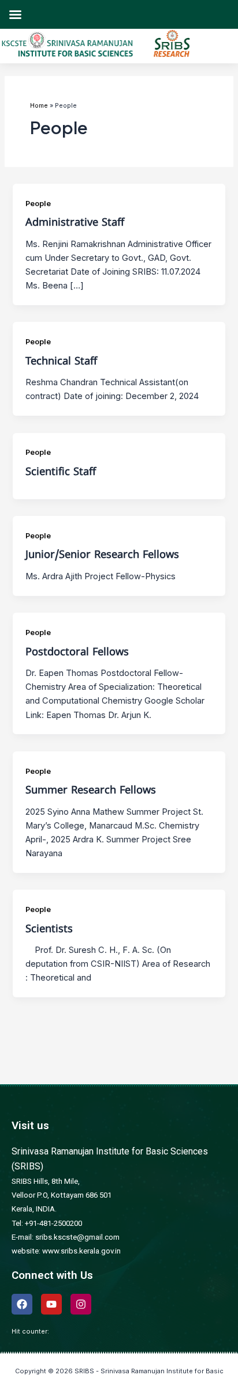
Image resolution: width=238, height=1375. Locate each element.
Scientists (49, 929)
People (38, 203)
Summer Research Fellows (90, 790)
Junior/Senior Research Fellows (102, 555)
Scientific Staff (60, 472)
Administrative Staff (74, 223)
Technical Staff (61, 362)
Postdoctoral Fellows (77, 652)
